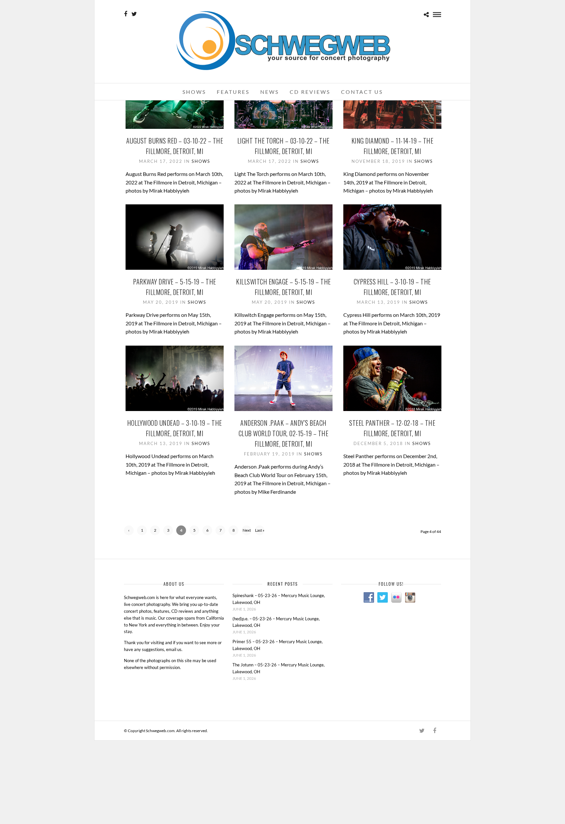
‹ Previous (129, 531)
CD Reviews (310, 92)
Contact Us (362, 92)
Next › (247, 531)
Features (233, 92)
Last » (260, 530)
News (269, 92)
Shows (194, 92)
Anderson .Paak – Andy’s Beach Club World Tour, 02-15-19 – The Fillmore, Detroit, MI (284, 433)
